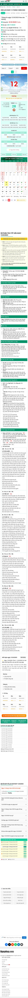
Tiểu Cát (6, 494)
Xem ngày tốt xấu (5, 989)
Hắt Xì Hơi (20, 900)
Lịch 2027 (16, 4)
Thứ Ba (18, 22)
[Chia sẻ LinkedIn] (18, 944)
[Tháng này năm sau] (15, 200)
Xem (24, 68)
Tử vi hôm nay (5, 981)
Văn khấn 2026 (5, 964)
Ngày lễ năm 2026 (6, 975)
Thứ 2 (2, 161)
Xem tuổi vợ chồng (7, 900)
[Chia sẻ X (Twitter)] (9, 944)
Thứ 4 (10, 161)
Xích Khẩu (7, 451)
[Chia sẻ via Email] (21, 944)
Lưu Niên (6, 627)
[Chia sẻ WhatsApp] (15, 944)
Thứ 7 (21, 161)
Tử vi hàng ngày (5, 980)
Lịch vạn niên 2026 (7, 894)
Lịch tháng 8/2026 (6, 972)
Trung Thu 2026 (20, 892)
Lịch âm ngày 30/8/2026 (7, 741)
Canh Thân (7, 104)
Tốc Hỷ (6, 588)
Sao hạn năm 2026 (6, 994)
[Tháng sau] (12, 200)
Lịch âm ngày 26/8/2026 (7, 733)
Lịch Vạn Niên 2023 (11, 791)
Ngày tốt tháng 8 (7, 897)
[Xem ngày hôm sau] (25, 83)
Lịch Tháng (13, 13)
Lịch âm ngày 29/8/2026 (7, 739)
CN (25, 161)
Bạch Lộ (9, 34)
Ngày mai (24, 154)
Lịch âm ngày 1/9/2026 (7, 745)
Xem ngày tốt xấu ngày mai (22, 721)
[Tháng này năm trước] (3, 200)
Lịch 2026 (10, 4)
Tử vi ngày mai (20, 894)
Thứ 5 (14, 161)
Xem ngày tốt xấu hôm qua (6, 721)
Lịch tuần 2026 (5, 970)
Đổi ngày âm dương (6, 992)
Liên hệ (3, 961)
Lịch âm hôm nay (5, 969)
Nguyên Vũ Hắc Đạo (22, 105)
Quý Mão (7, 106)
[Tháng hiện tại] (9, 200)
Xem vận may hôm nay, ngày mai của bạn (15, 715)
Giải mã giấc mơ (7, 903)
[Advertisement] (14, 217)
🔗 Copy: (4, 937)
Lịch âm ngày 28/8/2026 (7, 737)
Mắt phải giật (20, 897)
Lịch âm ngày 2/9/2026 (7, 747)
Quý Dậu (7, 103)
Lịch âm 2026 (5, 974)
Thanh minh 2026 (7, 892)
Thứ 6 (18, 161)
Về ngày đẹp (4, 959)
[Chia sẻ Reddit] (12, 944)
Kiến (7, 36)
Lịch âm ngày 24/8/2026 (7, 729)
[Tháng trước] (6, 200)
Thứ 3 (6, 161)
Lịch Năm (18, 13)
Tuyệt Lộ (6, 517)
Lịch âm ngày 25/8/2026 (7, 731)
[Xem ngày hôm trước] (2, 83)
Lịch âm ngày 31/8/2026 (7, 743)
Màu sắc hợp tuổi (20, 903)
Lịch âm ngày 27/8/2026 (7, 735)
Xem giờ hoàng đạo (6, 991)
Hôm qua (3, 154)
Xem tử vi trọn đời (5, 984)
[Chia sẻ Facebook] (6, 944)
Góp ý (3, 963)
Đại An (6, 556)
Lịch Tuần (8, 13)
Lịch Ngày (3, 13)
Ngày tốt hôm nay (14, 721)
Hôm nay (5, 4)
